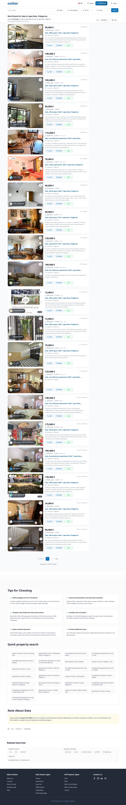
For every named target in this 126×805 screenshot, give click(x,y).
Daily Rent (23, 752)
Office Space (40, 787)
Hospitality (39, 790)
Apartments (68, 752)
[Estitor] (13, 3)
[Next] (40, 36)
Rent (16, 752)
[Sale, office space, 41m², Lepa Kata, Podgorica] (25, 433)
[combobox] (31, 10)
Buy (12, 729)
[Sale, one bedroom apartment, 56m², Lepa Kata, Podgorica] (25, 142)
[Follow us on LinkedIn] (102, 778)
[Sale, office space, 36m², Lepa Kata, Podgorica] (25, 301)
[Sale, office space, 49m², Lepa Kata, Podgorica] (25, 486)
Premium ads (11, 787)
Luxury (66, 790)
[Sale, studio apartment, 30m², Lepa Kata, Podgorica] (25, 168)
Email (60, 45)
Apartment (39, 781)
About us (10, 778)
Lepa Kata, (50, 35)
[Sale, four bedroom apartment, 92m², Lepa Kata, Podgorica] (25, 63)
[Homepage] (8, 729)
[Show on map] (36, 523)
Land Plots (97, 752)
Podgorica (56, 35)
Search (115, 10)
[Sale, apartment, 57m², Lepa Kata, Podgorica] (25, 247)
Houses (76, 752)
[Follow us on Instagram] (98, 778)
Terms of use (11, 784)
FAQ (8, 790)
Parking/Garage (107, 752)
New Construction (70, 787)
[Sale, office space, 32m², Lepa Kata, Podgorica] (25, 36)
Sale (11, 752)
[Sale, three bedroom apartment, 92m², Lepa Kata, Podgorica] (25, 460)
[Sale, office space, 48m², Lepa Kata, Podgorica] (25, 512)
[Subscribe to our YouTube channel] (105, 778)
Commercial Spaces (86, 752)
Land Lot (39, 784)
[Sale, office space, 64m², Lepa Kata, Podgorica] (25, 89)
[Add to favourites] (40, 27)
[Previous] (9, 36)
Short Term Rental (70, 784)
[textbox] (31, 10)
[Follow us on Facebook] (94, 778)
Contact (9, 781)
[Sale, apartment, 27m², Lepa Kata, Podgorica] (25, 221)
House (38, 778)
